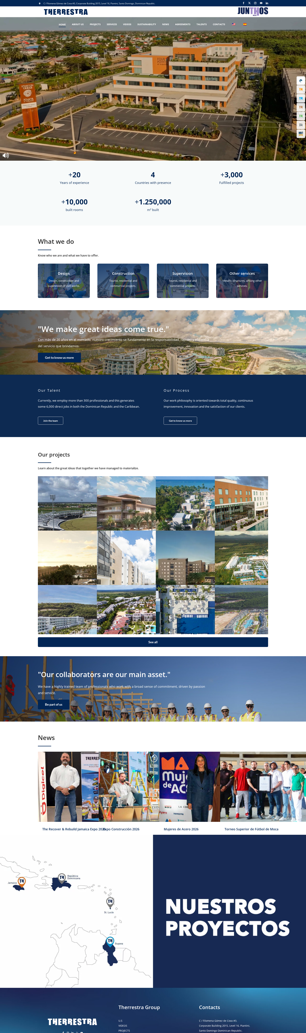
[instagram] (255, 3)
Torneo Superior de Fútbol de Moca (251, 829)
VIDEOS (122, 1025)
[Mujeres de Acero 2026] (213, 787)
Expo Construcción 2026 (121, 829)
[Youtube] (261, 3)
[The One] (153, 514)
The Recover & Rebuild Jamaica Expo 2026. (74, 829)
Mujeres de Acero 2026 (181, 829)
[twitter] (249, 3)
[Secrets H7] (94, 568)
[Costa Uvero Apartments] (153, 622)
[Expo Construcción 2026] (153, 787)
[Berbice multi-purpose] (94, 514)
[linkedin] (267, 3)
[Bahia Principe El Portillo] (212, 622)
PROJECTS (124, 1030)
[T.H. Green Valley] (212, 568)
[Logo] (252, 7)
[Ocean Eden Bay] (94, 622)
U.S (120, 1020)
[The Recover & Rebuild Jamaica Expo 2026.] (92, 787)
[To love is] (212, 514)
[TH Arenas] (153, 568)
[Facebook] (243, 3)
